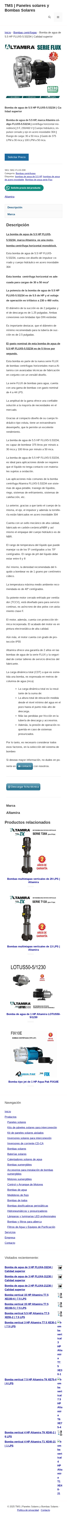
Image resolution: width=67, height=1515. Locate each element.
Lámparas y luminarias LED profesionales (31, 1216)
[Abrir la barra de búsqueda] (49, 17)
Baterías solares (16, 1154)
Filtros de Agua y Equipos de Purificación (31, 1226)
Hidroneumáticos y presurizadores (27, 1211)
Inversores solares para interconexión (29, 1138)
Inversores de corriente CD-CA (25, 1143)
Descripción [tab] (14, 207)
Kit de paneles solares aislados (25, 1132)
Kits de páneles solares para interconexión (32, 1127)
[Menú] (58, 17)
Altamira (9, 196)
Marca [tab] (11, 214)
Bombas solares (16, 1148)
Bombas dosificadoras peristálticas (27, 1205)
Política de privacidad (28, 1510)
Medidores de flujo (18, 1195)
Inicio (8, 32)
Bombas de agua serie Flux (38, 179)
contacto (26, 766)
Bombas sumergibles (19, 1164)
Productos (11, 1116)
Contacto (10, 1242)
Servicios (10, 1232)
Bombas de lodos (17, 1200)
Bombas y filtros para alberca (24, 1221)
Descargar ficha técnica (25, 786)
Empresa (10, 1237)
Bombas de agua (17, 1189)
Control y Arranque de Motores (25, 1184)
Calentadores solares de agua (24, 1159)
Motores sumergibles (19, 1179)
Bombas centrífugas (25, 32)
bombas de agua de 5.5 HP (28, 176)
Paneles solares (16, 1122)
